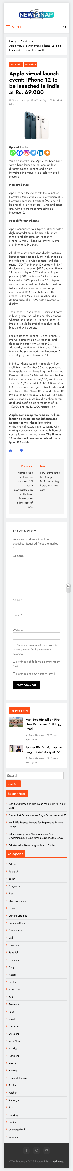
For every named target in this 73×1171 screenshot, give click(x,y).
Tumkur (13, 1122)
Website (18, 630)
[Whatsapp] (13, 153)
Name (18, 600)
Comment (20, 556)
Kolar (11, 1012)
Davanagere (15, 930)
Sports (12, 1107)
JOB (11, 997)
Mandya (13, 1048)
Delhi (11, 938)
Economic (14, 945)
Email (17, 615)
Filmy (11, 967)
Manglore (14, 1056)
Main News (15, 1041)
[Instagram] (26, 153)
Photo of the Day (18, 1078)
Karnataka (14, 1004)
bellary (12, 879)
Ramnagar (14, 1100)
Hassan (12, 975)
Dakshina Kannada (19, 923)
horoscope (14, 989)
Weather (13, 1137)
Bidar (11, 894)
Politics (12, 1085)
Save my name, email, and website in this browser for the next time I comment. (35, 649)
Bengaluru (14, 886)
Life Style (14, 1026)
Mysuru (13, 1063)
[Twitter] (33, 153)
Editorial (13, 952)
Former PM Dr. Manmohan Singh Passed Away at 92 (44, 749)
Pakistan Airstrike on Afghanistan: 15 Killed (32, 845)
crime (12, 908)
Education (14, 960)
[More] (47, 153)
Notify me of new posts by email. (36, 674)
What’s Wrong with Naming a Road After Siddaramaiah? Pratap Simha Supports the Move (36, 836)
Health (12, 982)
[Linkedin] (40, 153)
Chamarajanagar (18, 901)
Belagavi (13, 871)
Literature (14, 1034)
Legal (12, 1019)
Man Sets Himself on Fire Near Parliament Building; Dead (43, 724)
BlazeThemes (56, 1161)
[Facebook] (19, 153)
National (15, 64)
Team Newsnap (20, 100)
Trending (30, 64)
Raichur (13, 1093)
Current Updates (18, 916)
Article (12, 864)
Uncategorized (17, 1129)
